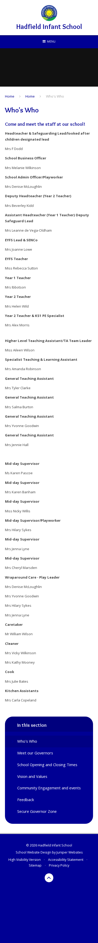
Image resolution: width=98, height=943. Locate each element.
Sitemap (35, 865)
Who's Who (55, 96)
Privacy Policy (59, 865)
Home (9, 96)
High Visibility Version (24, 859)
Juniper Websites (69, 852)
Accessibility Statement (65, 859)
